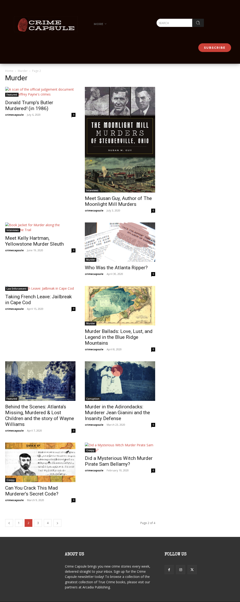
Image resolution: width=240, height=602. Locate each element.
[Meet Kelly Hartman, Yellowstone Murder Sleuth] (40, 227)
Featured (12, 94)
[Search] (198, 23)
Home (9, 71)
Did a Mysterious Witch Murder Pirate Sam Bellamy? (119, 461)
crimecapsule (14, 114)
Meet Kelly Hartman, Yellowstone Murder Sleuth (34, 241)
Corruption (92, 398)
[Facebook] (169, 569)
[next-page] (57, 523)
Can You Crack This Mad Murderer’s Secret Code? (31, 491)
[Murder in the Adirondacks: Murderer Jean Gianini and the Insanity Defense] (120, 381)
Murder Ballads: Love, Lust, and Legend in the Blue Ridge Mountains (119, 337)
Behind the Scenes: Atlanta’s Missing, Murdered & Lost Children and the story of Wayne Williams (39, 415)
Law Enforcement (16, 288)
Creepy (11, 480)
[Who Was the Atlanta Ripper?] (120, 242)
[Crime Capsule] (46, 24)
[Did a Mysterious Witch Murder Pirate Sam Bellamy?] (120, 447)
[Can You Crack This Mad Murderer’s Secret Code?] (40, 462)
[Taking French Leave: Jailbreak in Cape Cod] (40, 288)
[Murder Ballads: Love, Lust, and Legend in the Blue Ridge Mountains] (120, 305)
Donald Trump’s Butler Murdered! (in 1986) (29, 105)
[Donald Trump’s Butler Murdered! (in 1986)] (40, 92)
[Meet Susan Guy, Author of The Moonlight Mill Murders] (120, 139)
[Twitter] (192, 569)
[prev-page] (9, 523)
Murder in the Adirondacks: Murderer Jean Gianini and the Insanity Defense (117, 412)
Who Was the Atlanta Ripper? (116, 267)
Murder (23, 71)
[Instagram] (180, 569)
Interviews (92, 190)
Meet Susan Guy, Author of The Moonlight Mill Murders (118, 201)
